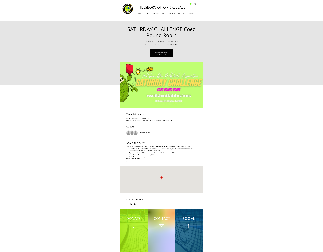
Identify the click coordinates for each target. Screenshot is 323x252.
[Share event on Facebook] (127, 204)
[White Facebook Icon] (188, 226)
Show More (129, 162)
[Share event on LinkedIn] (135, 204)
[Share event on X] (131, 204)
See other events (161, 54)
